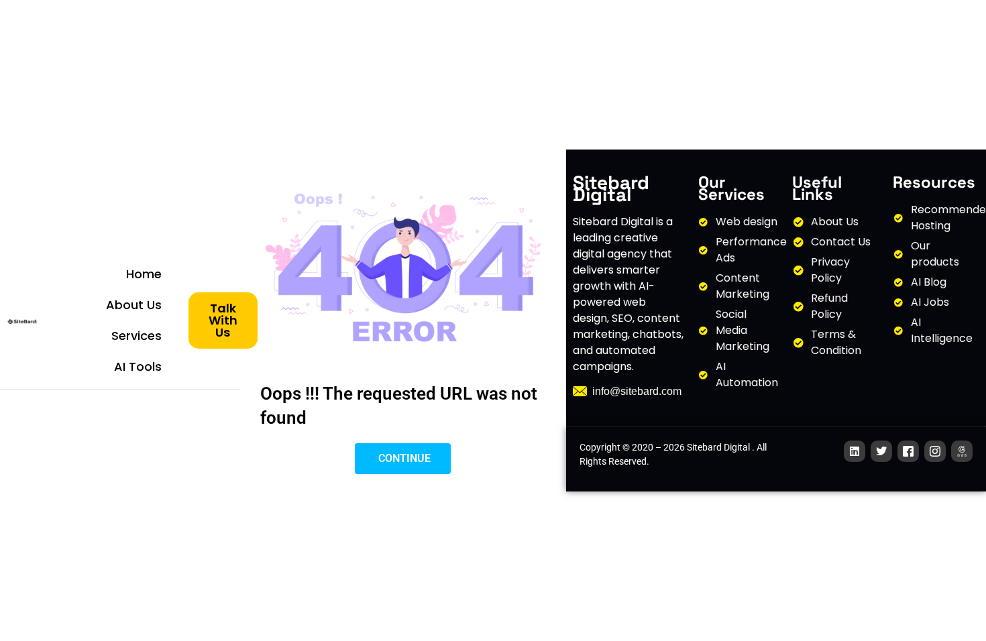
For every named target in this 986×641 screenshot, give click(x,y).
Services (136, 335)
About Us (134, 304)
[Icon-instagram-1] (935, 451)
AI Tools (138, 366)
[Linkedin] (854, 451)
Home (144, 274)
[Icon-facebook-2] (908, 451)
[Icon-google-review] (962, 451)
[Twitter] (881, 451)
